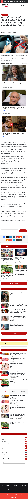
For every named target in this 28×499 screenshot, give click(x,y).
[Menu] (26, 6)
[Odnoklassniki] (7, 240)
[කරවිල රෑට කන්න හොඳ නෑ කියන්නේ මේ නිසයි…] (7, 269)
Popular (4, 391)
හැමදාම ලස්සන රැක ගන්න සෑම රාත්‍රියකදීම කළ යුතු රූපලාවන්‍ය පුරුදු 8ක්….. (17, 365)
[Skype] (14, 240)
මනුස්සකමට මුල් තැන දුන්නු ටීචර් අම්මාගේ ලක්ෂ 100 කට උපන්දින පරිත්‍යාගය (7, 259)
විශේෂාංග (4, 450)
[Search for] (24, 6)
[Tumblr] (14, 237)
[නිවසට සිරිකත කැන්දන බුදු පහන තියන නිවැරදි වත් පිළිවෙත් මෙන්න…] (5, 354)
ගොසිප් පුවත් (4, 452)
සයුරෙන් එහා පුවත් (6, 443)
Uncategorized (8, 11)
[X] (7, 237)
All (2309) (14, 333)
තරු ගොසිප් (4, 437)
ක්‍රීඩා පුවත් (4, 448)
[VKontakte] (24, 237)
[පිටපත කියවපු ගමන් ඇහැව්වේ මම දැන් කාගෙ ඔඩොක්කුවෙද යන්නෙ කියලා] (5, 327)
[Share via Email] (17, 240)
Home (3, 11)
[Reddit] (20, 237)
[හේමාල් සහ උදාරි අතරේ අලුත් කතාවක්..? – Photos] (5, 296)
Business (3, 456)
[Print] (20, 240)
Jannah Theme (4, 494)
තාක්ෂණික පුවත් (5, 458)
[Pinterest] (17, 237)
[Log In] (21, 6)
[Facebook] (4, 237)
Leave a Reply (14, 283)
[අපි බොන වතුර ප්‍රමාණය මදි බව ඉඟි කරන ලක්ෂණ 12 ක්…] (5, 359)
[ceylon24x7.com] (5, 6)
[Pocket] (10, 240)
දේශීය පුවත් (4, 439)
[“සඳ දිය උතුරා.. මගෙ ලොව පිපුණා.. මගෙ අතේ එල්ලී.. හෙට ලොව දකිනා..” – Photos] (5, 305)
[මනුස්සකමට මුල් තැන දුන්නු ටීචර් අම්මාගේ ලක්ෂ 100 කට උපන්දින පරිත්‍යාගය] (7, 253)
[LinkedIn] (10, 237)
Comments (23, 391)
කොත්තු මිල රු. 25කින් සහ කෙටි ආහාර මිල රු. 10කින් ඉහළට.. (15, 1)
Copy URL (23, 230)
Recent (13, 391)
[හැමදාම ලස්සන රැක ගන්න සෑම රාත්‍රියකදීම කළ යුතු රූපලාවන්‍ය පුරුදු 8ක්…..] (5, 366)
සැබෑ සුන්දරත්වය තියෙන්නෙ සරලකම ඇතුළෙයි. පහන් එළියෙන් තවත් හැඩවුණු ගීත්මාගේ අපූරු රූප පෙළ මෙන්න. (18, 311)
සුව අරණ (4, 445)
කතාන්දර (4, 454)
